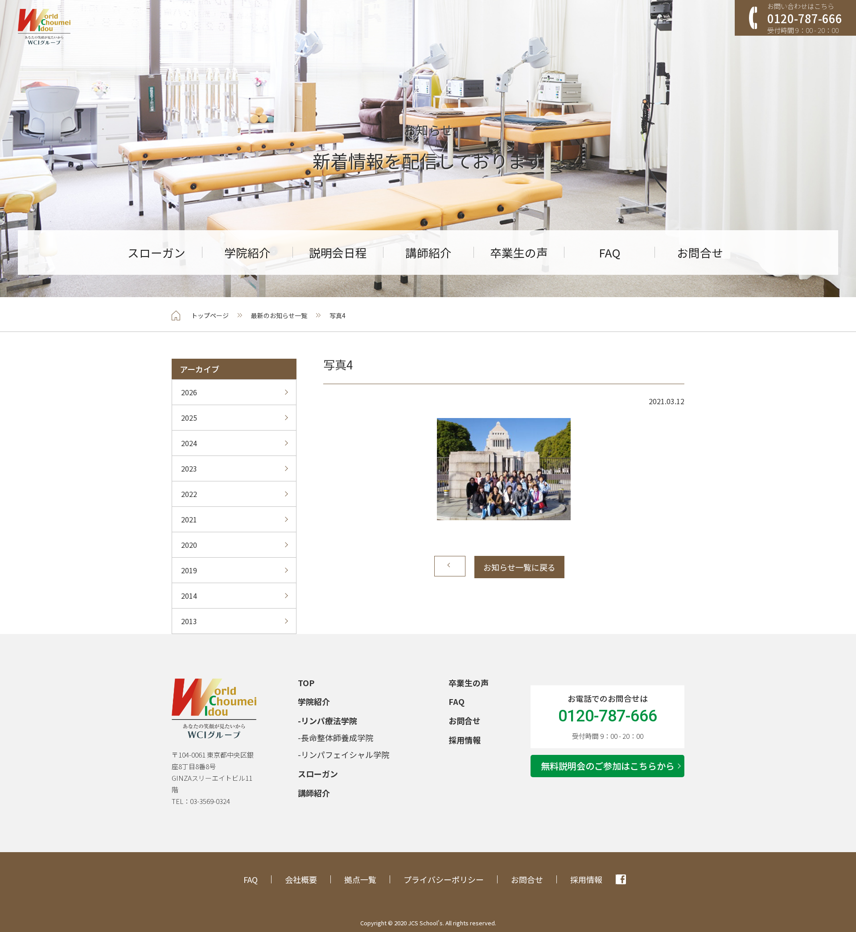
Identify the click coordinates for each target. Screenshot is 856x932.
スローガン (156, 252)
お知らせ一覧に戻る (519, 567)
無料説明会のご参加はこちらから (608, 765)
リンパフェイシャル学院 (345, 754)
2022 (189, 494)
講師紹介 (428, 252)
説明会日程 (338, 252)
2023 (189, 468)
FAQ (609, 252)
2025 (189, 417)
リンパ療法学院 (329, 721)
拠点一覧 (360, 879)
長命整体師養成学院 (337, 737)
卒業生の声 (519, 252)
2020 (189, 544)
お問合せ (700, 252)
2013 (189, 621)
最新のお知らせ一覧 (279, 315)
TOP (306, 683)
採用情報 (465, 740)
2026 (189, 392)
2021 (189, 519)
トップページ (210, 315)
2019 (189, 570)
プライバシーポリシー (443, 879)
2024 (189, 443)
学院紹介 (247, 252)
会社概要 (301, 879)
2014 (189, 595)
